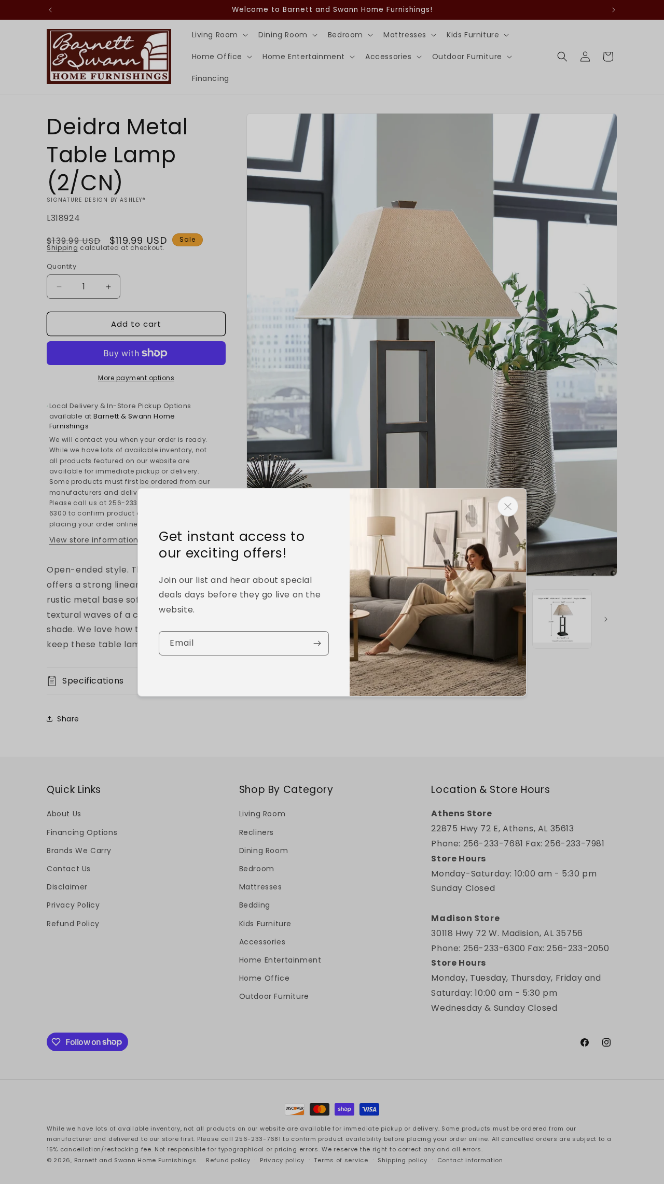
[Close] (507, 506)
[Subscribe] (317, 643)
